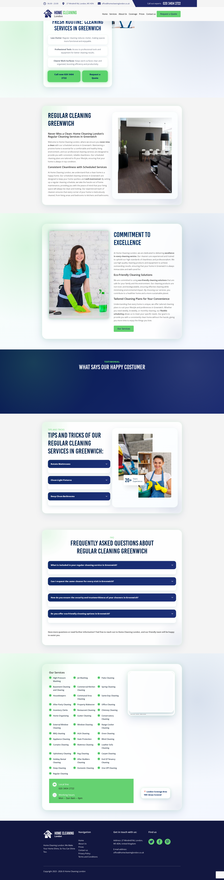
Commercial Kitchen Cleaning (86, 688)
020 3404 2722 (66, 788)
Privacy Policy (84, 853)
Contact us (151, 14)
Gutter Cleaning (84, 715)
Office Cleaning (108, 704)
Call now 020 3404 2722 (64, 76)
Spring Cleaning (108, 686)
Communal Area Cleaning (84, 697)
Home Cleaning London (75, 871)
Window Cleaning (85, 724)
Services (113, 14)
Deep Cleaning (59, 768)
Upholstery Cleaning (62, 753)
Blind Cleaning (108, 739)
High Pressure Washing (59, 679)
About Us (123, 14)
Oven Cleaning (108, 733)
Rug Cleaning (83, 753)
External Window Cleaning (60, 726)
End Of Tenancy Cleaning (108, 761)
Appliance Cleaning (61, 739)
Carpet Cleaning (109, 753)
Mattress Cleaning (85, 744)
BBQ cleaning (59, 733)
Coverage (133, 14)
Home (105, 14)
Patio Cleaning (108, 678)
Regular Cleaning (60, 773)
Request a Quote (168, 13)
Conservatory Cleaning (108, 717)
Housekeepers (59, 695)
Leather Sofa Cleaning (107, 746)
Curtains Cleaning (61, 744)
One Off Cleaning (109, 768)
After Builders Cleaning (83, 761)
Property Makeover (86, 704)
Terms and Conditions (88, 856)
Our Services (123, 328)
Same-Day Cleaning (110, 695)
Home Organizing (61, 715)
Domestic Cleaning (85, 768)
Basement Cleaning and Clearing (61, 688)
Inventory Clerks (60, 710)
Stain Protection (84, 739)
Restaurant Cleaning (86, 710)
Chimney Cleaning (109, 710)
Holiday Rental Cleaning (59, 761)
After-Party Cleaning (62, 704)
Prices (141, 14)
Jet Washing (82, 678)
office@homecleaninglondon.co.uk (128, 852)
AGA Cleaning (83, 733)
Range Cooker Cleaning (108, 726)
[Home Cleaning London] (61, 14)
